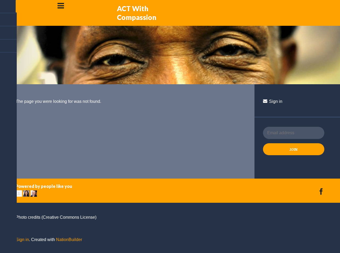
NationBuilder (69, 239)
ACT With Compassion (136, 13)
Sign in (275, 101)
